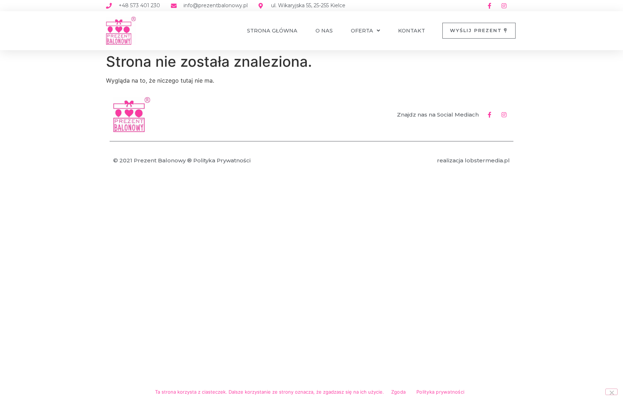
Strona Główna (272, 30)
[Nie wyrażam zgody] (611, 392)
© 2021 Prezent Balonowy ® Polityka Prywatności (182, 160)
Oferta (362, 30)
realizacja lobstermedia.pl (473, 160)
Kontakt (411, 30)
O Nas (324, 30)
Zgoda (398, 392)
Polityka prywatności (440, 392)
